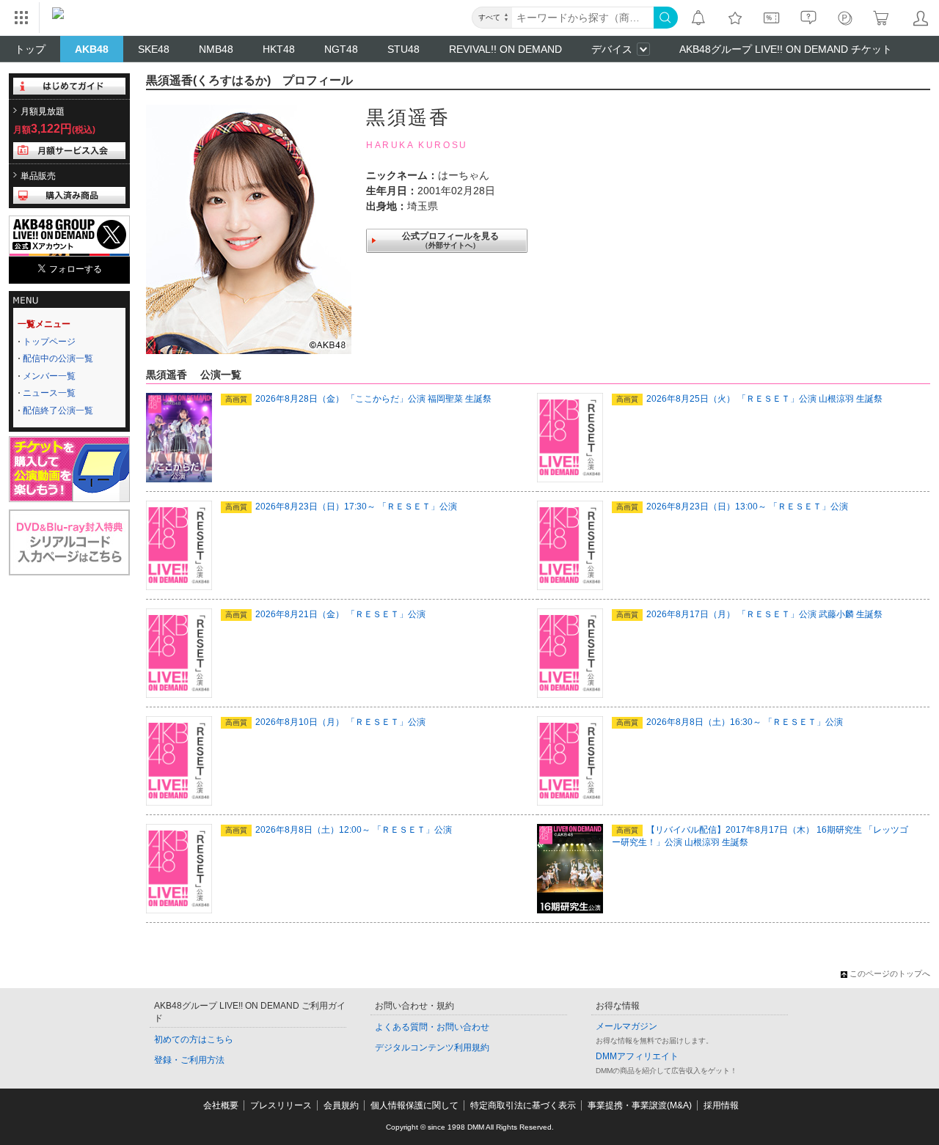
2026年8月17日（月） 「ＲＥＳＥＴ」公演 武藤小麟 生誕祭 (749, 614)
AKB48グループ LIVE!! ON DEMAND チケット (785, 49)
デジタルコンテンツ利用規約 (432, 1047)
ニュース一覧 (49, 393)
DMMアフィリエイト (637, 1056)
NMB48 (216, 49)
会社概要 (220, 1105)
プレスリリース (281, 1105)
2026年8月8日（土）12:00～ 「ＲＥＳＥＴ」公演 (338, 830)
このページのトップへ (890, 973)
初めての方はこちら (193, 1039)
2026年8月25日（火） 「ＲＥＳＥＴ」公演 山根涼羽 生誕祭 (749, 399)
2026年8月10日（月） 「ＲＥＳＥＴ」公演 (325, 722)
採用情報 (721, 1105)
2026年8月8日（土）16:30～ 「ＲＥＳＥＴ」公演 (729, 722)
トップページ (49, 341)
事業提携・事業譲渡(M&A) (640, 1105)
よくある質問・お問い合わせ (432, 1027)
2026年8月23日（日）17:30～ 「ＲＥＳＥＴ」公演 (341, 506)
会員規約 (341, 1105)
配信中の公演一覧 (58, 358)
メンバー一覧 (49, 376)
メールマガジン (626, 1026)
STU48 (403, 49)
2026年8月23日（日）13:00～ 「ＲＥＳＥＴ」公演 (732, 506)
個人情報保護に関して (414, 1105)
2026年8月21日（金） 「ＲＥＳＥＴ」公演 (325, 614)
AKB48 (92, 49)
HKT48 (279, 49)
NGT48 (341, 49)
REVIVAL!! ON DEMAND (505, 49)
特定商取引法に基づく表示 (523, 1105)
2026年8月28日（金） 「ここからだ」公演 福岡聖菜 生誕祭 (358, 399)
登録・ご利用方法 (189, 1060)
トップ (30, 49)
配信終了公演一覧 (58, 410)
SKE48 (153, 49)
